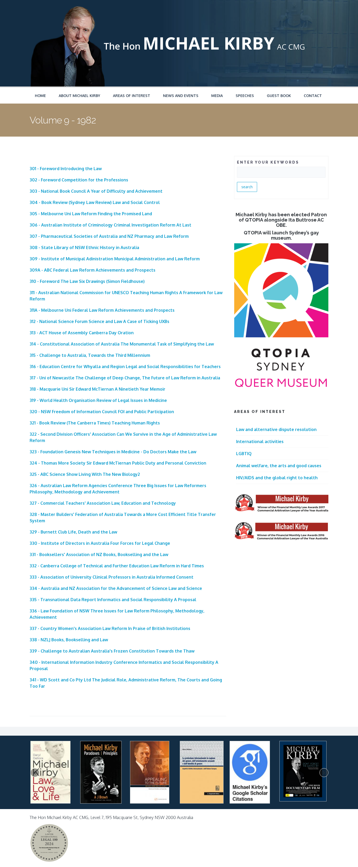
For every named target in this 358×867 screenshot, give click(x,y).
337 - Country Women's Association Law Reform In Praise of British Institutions (110, 628)
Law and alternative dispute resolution (276, 429)
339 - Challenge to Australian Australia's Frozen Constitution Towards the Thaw (112, 651)
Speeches (245, 95)
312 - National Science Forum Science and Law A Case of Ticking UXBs (99, 321)
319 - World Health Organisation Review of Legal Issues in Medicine (98, 400)
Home (40, 95)
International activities (260, 441)
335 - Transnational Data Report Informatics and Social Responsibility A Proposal (113, 599)
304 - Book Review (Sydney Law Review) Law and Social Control (95, 202)
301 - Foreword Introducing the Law (66, 168)
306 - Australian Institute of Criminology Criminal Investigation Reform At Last (110, 225)
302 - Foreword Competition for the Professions (79, 179)
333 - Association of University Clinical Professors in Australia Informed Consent (111, 577)
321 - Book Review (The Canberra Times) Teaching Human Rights (95, 423)
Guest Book (279, 95)
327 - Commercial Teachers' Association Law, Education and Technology (103, 503)
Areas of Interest (131, 95)
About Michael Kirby (79, 95)
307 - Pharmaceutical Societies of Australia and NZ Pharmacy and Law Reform (109, 236)
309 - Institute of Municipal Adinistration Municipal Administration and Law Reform (115, 258)
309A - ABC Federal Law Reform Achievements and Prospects (92, 270)
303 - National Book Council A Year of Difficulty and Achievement (96, 191)
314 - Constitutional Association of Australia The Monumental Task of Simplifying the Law (122, 344)
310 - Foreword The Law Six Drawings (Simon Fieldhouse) (87, 281)
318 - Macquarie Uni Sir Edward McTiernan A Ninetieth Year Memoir (97, 389)
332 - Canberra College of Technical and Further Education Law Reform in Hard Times (117, 565)
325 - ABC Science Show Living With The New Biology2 (85, 474)
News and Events (180, 95)
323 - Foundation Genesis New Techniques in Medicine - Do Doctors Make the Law (113, 451)
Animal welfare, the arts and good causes (278, 465)
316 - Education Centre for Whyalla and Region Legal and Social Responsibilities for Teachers (125, 366)
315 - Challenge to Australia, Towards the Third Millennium (90, 355)
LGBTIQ (244, 453)
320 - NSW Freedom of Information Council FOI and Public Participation (102, 411)
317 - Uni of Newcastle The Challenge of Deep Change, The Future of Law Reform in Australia (125, 377)
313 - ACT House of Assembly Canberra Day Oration (82, 332)
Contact (313, 95)
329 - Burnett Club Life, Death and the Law (73, 532)
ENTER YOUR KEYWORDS (268, 162)
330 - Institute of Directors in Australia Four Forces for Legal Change (100, 543)
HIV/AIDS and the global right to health (277, 477)
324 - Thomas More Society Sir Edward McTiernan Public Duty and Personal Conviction (118, 463)
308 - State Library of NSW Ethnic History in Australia (84, 247)
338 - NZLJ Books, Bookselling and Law (69, 639)
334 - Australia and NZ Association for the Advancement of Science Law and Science (116, 588)
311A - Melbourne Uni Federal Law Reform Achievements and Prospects (102, 310)
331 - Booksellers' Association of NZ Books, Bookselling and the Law (99, 554)
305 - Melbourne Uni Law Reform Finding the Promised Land (91, 213)
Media (217, 95)
